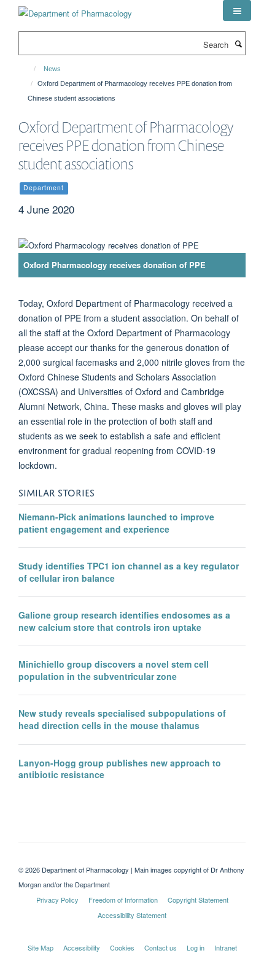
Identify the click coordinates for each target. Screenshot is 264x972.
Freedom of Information (123, 899)
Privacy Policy (57, 899)
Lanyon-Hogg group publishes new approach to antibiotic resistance (119, 769)
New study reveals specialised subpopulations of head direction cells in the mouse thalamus (122, 719)
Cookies (122, 947)
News (52, 68)
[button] (237, 10)
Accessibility (81, 947)
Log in (195, 947)
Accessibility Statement (132, 915)
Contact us (160, 947)
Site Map (40, 947)
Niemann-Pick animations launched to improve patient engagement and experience (116, 523)
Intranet (225, 947)
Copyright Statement (198, 899)
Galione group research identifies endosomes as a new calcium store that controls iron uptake (124, 621)
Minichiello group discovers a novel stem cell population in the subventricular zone (113, 670)
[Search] (238, 43)
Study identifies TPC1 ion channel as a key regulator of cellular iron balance (128, 572)
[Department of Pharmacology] (75, 9)
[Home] (29, 68)
